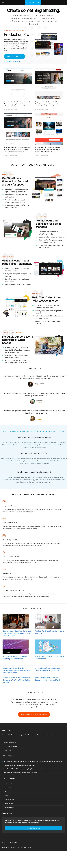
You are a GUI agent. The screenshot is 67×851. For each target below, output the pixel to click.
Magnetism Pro (9, 792)
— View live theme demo (12, 61)
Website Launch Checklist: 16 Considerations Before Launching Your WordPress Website (16, 670)
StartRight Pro (9, 803)
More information (10, 109)
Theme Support (9, 807)
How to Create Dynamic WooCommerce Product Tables (49, 658)
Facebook (13, 847)
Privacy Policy (8, 750)
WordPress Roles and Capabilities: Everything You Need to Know (15, 658)
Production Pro (9, 788)
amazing (50, 10)
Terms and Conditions (10, 746)
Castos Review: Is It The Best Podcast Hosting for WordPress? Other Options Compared (16, 680)
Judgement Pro (9, 799)
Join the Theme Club (33, 828)
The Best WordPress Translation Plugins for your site (49, 632)
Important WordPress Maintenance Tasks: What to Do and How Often (47, 669)
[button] (14, 56)
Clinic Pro (7, 796)
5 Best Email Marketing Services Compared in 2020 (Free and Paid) (47, 679)
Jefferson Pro (9, 784)
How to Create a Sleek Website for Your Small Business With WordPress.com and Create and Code (17, 633)
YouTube (23, 847)
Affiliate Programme (10, 742)
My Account (5, 847)
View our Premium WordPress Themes (34, 714)
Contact (30, 847)
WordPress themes (20, 18)
